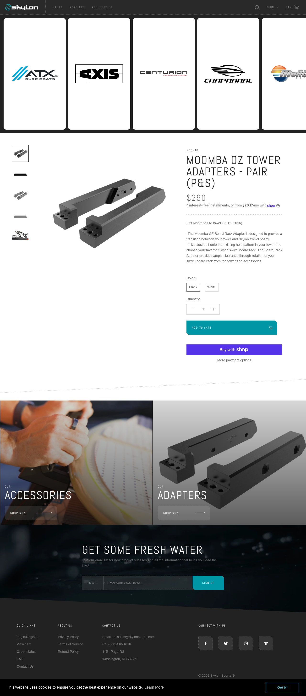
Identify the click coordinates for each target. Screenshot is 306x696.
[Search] (257, 7)
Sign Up (208, 583)
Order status (26, 652)
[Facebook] (205, 643)
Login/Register (28, 637)
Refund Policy (68, 652)
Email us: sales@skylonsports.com (128, 637)
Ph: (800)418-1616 (116, 644)
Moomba (192, 150)
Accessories (102, 7)
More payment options (234, 360)
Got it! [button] (282, 687)
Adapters (77, 7)
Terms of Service (70, 644)
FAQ (20, 659)
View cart (24, 644)
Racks (57, 7)
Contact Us (25, 666)
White (211, 287)
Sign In (273, 7)
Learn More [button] (154, 687)
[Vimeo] (266, 643)
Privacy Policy (68, 637)
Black (193, 287)
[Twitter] (226, 643)
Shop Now (18, 513)
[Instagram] (246, 643)
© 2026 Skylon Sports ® (216, 675)
